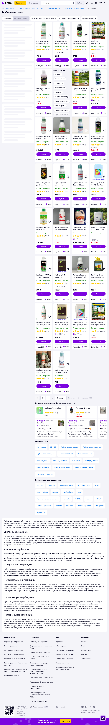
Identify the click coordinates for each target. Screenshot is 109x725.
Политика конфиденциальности (41, 682)
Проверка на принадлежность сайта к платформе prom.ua (15, 670)
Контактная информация (65, 650)
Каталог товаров (8, 8)
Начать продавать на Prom (40, 652)
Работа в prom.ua (62, 646)
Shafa (83, 646)
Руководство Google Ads (38, 701)
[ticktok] (94, 707)
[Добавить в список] (49, 35)
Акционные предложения (13, 650)
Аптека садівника (84, 506)
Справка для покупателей (13, 642)
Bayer (97, 485)
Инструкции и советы (12, 676)
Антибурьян (41, 447)
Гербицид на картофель (45, 454)
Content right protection (64, 659)
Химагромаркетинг (66, 485)
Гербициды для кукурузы (92, 447)
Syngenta (51, 485)
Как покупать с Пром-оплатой (15, 659)
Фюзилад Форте (43, 461)
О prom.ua (59, 642)
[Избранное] (100, 3)
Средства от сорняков (45, 474)
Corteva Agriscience (44, 506)
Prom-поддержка (10, 646)
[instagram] (90, 707)
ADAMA (98, 499)
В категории (33, 3)
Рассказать (66, 721)
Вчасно (84, 654)
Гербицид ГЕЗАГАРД (66, 454)
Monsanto (69, 506)
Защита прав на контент (65, 654)
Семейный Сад (42, 492)
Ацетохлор (76, 461)
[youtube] (82, 707)
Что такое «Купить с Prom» (14, 654)
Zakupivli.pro (85, 659)
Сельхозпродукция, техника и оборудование (31, 8)
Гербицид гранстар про (69, 447)
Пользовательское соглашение (41, 678)
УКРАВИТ (40, 485)
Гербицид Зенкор (43, 467)
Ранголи (59, 506)
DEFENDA (78, 499)
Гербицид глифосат (60, 461)
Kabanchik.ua (86, 650)
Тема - (38, 707)
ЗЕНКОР (53, 447)
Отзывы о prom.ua (62, 663)
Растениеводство (54, 8)
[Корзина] (105, 3)
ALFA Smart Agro (84, 485)
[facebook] (86, 707)
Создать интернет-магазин (40, 646)
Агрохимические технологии (47, 499)
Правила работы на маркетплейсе (37, 687)
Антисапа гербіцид (85, 454)
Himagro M (100, 506)
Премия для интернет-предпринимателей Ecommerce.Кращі (38, 671)
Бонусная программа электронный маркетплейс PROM (40, 695)
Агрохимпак (41, 512)
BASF (79, 492)
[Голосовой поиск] (73, 3)
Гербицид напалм (91, 461)
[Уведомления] (91, 3)
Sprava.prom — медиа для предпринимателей (39, 664)
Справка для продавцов (38, 642)
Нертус (88, 499)
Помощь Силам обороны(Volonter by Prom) (65, 668)
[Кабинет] (87, 3)
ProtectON (66, 499)
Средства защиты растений (74, 8)
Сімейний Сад (68, 492)
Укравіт (55, 492)
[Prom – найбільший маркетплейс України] (6, 3)
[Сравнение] (96, 3)
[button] (43, 60)
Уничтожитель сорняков (84, 467)
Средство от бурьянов (62, 467)
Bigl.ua (83, 642)
